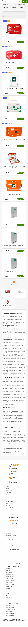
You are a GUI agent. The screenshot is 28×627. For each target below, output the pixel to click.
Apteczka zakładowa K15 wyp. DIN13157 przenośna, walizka (14, 167)
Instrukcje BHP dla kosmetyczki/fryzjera (13, 541)
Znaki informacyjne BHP (10, 584)
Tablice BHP (8, 570)
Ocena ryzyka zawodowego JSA (11, 561)
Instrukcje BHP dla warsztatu (11, 547)
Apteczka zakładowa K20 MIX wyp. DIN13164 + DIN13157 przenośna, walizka (14, 194)
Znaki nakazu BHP (9, 586)
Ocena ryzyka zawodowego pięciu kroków (13, 563)
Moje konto (8, 510)
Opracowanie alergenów (10, 609)
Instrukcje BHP (8, 533)
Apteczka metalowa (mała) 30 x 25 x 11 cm (14, 219)
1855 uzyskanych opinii (14, 523)
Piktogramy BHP (9, 572)
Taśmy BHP (8, 588)
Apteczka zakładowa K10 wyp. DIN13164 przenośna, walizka (14, 140)
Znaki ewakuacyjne (9, 574)
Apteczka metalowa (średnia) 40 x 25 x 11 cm (14, 245)
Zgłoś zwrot (8, 494)
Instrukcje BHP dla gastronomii (11, 545)
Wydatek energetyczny (10, 553)
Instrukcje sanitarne (9, 537)
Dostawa (7, 486)
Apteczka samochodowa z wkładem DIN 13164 (14, 36)
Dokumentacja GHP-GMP (10, 607)
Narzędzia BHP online (9, 507)
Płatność (7, 488)
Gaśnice (7, 593)
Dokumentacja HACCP (10, 605)
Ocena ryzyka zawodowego (11, 551)
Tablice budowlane (9, 578)
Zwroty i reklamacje (9, 492)
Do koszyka (20, 67)
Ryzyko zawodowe (14, 549)
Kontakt (7, 498)
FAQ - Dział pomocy (9, 505)
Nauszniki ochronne (9, 599)
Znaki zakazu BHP (9, 582)
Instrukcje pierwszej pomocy (11, 539)
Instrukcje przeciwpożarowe (11, 535)
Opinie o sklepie (13, 517)
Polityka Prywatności (9, 514)
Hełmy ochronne (9, 601)
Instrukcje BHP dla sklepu (10, 543)
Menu (20, 1)
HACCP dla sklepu (9, 611)
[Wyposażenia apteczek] (20, 292)
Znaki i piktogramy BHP (13, 566)
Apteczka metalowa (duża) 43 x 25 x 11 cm (14, 271)
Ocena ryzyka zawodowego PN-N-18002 (13, 555)
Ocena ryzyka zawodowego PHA (11, 559)
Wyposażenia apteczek (20, 295)
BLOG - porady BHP (9, 503)
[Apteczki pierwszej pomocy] (7, 292)
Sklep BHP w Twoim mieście (11, 501)
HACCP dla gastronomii (10, 613)
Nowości (7, 496)
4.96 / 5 (14, 522)
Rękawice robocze (9, 597)
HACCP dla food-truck (10, 615)
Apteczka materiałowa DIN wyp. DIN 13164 (14, 62)
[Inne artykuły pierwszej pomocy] (7, 302)
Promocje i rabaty (9, 490)
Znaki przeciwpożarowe (10, 576)
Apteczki (7, 595)
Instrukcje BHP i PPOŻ (14, 531)
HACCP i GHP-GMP (13, 603)
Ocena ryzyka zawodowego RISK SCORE (13, 557)
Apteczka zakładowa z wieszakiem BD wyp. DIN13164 (14, 113)
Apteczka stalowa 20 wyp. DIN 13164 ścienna (14, 88)
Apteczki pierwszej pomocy (8, 295)
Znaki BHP (8, 568)
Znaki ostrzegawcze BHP (10, 580)
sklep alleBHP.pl (22, 620)
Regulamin (8, 512)
